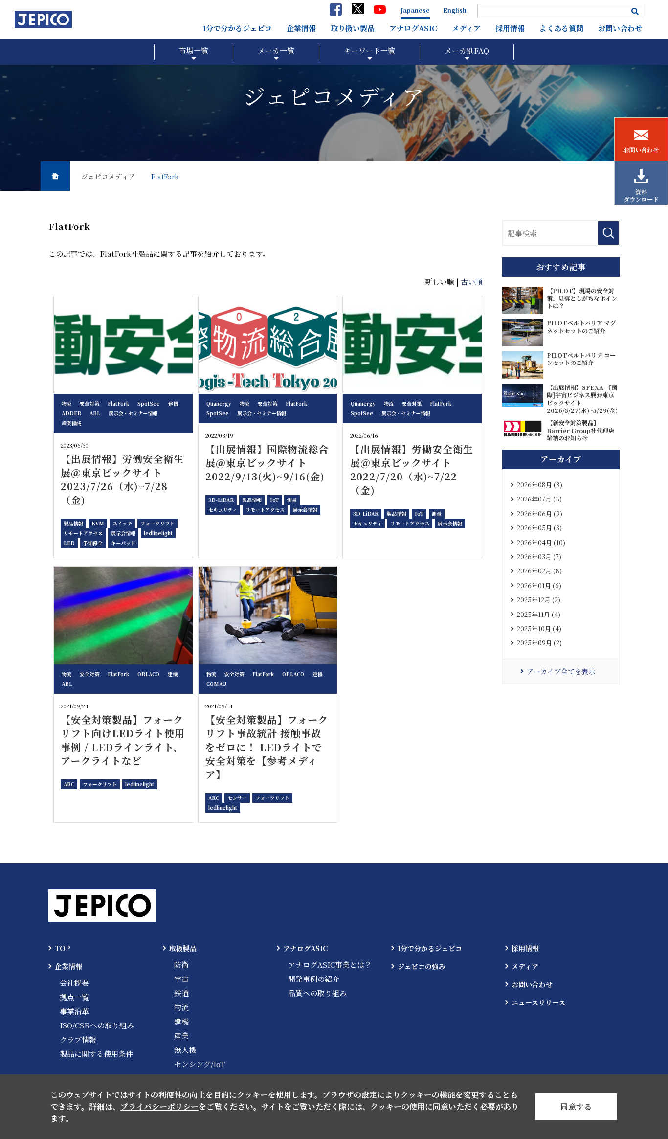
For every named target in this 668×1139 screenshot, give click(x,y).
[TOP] (55, 176)
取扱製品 (183, 948)
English (455, 10)
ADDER (71, 413)
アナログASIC (413, 28)
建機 (173, 403)
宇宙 (181, 979)
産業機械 (71, 423)
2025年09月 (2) (539, 642)
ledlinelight (158, 533)
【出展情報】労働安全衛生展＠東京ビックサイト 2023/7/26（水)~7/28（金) (122, 479)
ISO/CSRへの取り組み (97, 1025)
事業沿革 (74, 1011)
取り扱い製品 (353, 28)
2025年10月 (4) (539, 628)
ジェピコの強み (421, 966)
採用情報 (510, 28)
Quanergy (218, 403)
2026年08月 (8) (539, 484)
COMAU (216, 683)
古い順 (472, 281)
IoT (274, 499)
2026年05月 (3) (539, 527)
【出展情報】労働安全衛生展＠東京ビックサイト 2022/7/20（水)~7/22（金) (411, 469)
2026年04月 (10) (541, 542)
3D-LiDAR (221, 499)
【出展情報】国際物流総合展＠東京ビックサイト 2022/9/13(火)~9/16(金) (267, 462)
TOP (62, 948)
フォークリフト (157, 523)
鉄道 (181, 993)
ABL (94, 413)
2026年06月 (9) (539, 513)
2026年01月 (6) (539, 585)
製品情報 (73, 523)
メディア (466, 28)
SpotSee (148, 403)
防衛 (181, 964)
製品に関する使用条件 (96, 1053)
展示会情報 (123, 533)
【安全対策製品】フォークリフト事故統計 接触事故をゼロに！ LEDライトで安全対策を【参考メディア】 (266, 746)
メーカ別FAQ (467, 51)
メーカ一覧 (276, 51)
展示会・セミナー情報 (133, 413)
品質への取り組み (317, 993)
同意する (576, 1106)
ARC (69, 784)
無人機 (185, 1050)
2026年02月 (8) (539, 570)
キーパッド (123, 543)
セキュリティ (222, 509)
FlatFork (118, 403)
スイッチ (122, 523)
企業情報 (301, 28)
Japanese (415, 10)
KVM (97, 523)
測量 (292, 499)
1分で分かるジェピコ (237, 28)
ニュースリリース (538, 1002)
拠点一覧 (74, 997)
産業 (181, 1035)
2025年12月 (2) (538, 599)
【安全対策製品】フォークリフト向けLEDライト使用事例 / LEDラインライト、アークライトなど (123, 740)
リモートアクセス (83, 533)
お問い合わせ (620, 28)
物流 (66, 403)
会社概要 (74, 983)
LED (69, 543)
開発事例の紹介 (313, 979)
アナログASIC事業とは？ (330, 964)
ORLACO (148, 674)
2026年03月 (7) (539, 556)
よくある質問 (561, 28)
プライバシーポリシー (159, 1106)
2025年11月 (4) (538, 614)
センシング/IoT (199, 1064)
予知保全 (93, 543)
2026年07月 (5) (539, 498)
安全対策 (89, 403)
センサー (237, 797)
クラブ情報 (78, 1039)
